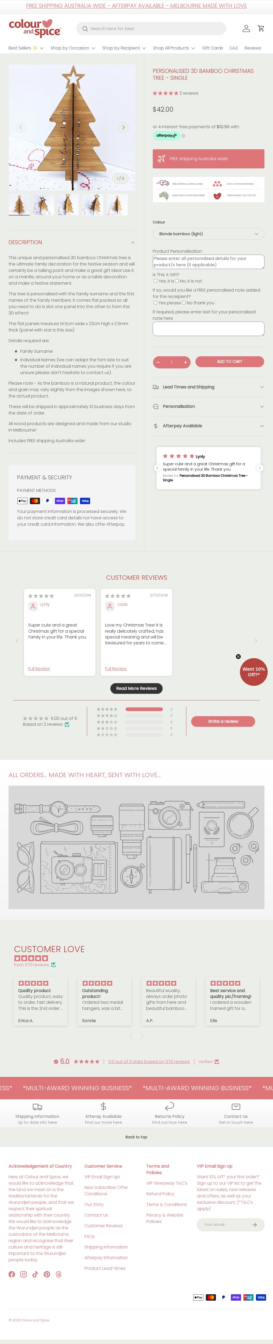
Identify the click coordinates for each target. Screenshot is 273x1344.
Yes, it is (166, 281)
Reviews (253, 48)
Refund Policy (160, 1194)
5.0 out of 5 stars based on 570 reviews (149, 1062)
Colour (159, 222)
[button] (166, 93)
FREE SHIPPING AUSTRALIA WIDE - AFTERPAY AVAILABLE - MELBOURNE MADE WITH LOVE (136, 6)
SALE (234, 48)
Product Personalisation (177, 251)
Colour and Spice (35, 1320)
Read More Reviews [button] (136, 688)
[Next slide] (256, 641)
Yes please (170, 303)
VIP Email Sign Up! (102, 1177)
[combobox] (151, 28)
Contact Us (96, 1215)
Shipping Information (106, 1247)
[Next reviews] (259, 467)
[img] (41, 596)
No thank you (200, 303)
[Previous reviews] (157, 467)
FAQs (90, 1236)
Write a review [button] (223, 721)
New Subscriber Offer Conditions (106, 1190)
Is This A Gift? (166, 275)
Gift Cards (212, 48)
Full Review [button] (39, 669)
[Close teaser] (238, 656)
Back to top (136, 1137)
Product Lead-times (105, 1268)
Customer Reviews (104, 1226)
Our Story (94, 1204)
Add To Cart (229, 361)
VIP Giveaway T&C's (166, 1183)
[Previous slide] (17, 641)
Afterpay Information (106, 1258)
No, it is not (191, 281)
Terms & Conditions (166, 1204)
